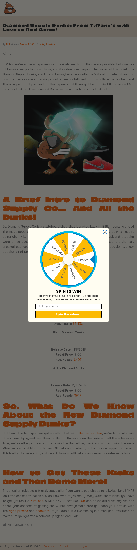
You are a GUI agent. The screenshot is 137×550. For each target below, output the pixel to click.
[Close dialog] (105, 232)
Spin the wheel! (69, 314)
